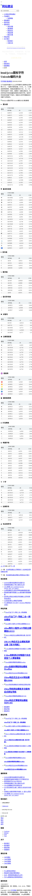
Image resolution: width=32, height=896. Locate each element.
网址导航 (7, 37)
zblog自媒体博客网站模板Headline (14, 761)
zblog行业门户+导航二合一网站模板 (15, 722)
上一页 (3, 566)
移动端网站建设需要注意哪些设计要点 (17, 575)
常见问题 (10, 26)
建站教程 (10, 28)
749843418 (5, 806)
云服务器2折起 (16, 58)
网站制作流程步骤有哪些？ (12, 873)
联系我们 (10, 41)
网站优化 (10, 30)
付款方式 (10, 43)
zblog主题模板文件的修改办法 (13, 785)
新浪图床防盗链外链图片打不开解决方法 (16, 779)
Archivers (6, 831)
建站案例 (7, 20)
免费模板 (10, 18)
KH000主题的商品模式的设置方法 (14, 582)
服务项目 (7, 22)
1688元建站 (7, 859)
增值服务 (7, 849)
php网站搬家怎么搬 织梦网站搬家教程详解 (17, 590)
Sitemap (6, 833)
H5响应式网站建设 (9, 14)
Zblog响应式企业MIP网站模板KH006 (15, 769)
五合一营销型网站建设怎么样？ (13, 875)
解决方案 (10, 34)
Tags (5, 836)
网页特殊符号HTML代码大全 (13, 781)
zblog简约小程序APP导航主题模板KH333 (16, 730)
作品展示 (7, 16)
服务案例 (7, 845)
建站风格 (7, 709)
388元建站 (7, 857)
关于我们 (7, 39)
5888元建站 (7, 863)
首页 (5, 61)
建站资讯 (7, 24)
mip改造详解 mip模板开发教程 (13, 600)
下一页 (13, 566)
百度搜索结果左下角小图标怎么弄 (14, 584)
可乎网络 (3, 81)
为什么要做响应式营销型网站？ (13, 877)
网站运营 (10, 32)
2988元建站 (7, 861)
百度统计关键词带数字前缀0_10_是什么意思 (17, 791)
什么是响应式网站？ (10, 871)
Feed (5, 834)
